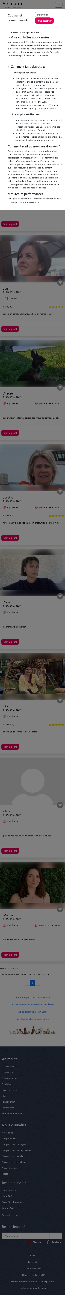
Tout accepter (44, 20)
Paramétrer (43, 14)
